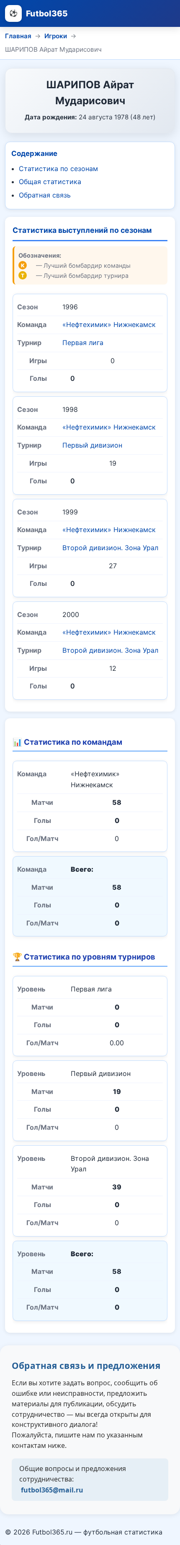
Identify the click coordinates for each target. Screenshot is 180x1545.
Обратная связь (45, 195)
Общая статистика (50, 181)
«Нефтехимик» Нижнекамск (109, 324)
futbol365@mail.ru (52, 1490)
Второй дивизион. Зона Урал (110, 547)
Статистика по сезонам (58, 168)
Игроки (55, 36)
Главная (18, 36)
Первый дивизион (92, 445)
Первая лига (82, 342)
